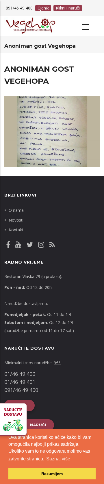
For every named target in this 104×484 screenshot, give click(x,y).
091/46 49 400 (21, 389)
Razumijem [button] (52, 473)
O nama (16, 210)
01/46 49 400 (19, 373)
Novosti (16, 220)
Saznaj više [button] (58, 458)
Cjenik (43, 8)
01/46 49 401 (19, 381)
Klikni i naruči (68, 8)
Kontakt (16, 230)
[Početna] (30, 26)
